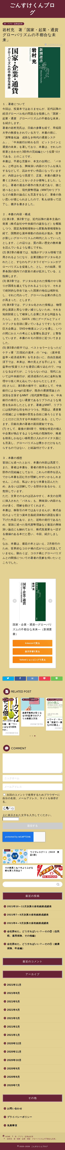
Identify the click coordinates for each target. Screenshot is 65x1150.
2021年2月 (13, 1026)
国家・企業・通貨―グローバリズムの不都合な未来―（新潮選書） (32, 629)
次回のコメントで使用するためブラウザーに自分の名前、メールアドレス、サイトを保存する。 (31, 798)
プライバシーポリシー (19, 1117)
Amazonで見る (32, 643)
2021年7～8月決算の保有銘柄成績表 (28, 914)
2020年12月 (14, 1043)
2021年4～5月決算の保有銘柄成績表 (28, 923)
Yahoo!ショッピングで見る (32, 660)
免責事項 (12, 1125)
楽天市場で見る (32, 651)
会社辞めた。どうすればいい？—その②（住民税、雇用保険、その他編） (33, 933)
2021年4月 (13, 1009)
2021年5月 (13, 1001)
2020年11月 (14, 1051)
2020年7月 (13, 1085)
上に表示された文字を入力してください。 (27, 815)
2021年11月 (14, 984)
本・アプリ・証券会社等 (13, 24)
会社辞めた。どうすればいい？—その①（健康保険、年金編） (33, 946)
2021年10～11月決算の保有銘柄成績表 (29, 906)
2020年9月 (13, 1068)
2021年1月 (13, 1034)
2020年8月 (13, 1076)
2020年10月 (14, 1060)
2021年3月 (13, 1018)
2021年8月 (13, 993)
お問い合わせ (14, 1108)
